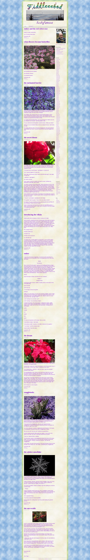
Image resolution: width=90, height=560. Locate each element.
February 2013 (58, 141)
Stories (25, 133)
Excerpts (57, 186)
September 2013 (58, 133)
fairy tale (26, 394)
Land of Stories (45, 3)
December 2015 (58, 103)
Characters (57, 185)
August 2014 (57, 121)
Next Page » (26, 556)
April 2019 (57, 60)
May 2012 (57, 151)
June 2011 (57, 163)
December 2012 (58, 143)
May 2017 (57, 84)
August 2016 (57, 94)
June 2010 (57, 176)
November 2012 (58, 144)
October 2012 (57, 145)
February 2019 (58, 62)
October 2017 (57, 79)
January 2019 (57, 63)
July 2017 (57, 82)
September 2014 (58, 120)
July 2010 (57, 175)
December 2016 (58, 90)
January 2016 (57, 102)
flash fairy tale (26, 85)
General (57, 188)
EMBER (26, 253)
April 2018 (57, 73)
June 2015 (57, 110)
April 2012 (57, 152)
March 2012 (57, 153)
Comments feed (58, 201)
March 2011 (57, 166)
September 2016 (58, 93)
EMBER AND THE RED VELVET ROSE (36, 29)
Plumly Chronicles (26, 331)
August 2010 (57, 174)
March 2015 (57, 113)
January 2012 (57, 155)
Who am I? (31, 26)
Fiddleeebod (45, 2)
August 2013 (57, 134)
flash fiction (28, 394)
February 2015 (58, 114)
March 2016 (57, 100)
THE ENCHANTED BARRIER (32, 83)
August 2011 (57, 161)
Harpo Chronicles (58, 189)
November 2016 (58, 91)
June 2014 (57, 123)
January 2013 (57, 142)
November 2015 (58, 104)
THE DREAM (28, 336)
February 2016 (58, 101)
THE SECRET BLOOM (30, 137)
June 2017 (57, 83)
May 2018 (57, 72)
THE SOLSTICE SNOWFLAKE (32, 452)
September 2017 (58, 80)
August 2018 (57, 69)
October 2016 (57, 92)
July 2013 (57, 135)
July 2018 (57, 70)
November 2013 (58, 131)
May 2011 (57, 164)
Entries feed (57, 200)
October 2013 (57, 132)
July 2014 (57, 122)
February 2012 (58, 154)
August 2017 (57, 81)
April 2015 (57, 112)
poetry (26, 44)
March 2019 (57, 61)
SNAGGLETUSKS (29, 392)
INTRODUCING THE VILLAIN (33, 215)
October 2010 (57, 172)
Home (25, 26)
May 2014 (57, 124)
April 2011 (57, 165)
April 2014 (57, 125)
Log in (57, 199)
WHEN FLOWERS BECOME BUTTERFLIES (37, 42)
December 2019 (58, 59)
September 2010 (58, 173)
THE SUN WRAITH (30, 508)
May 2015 (57, 111)
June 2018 (57, 71)
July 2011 (57, 162)
